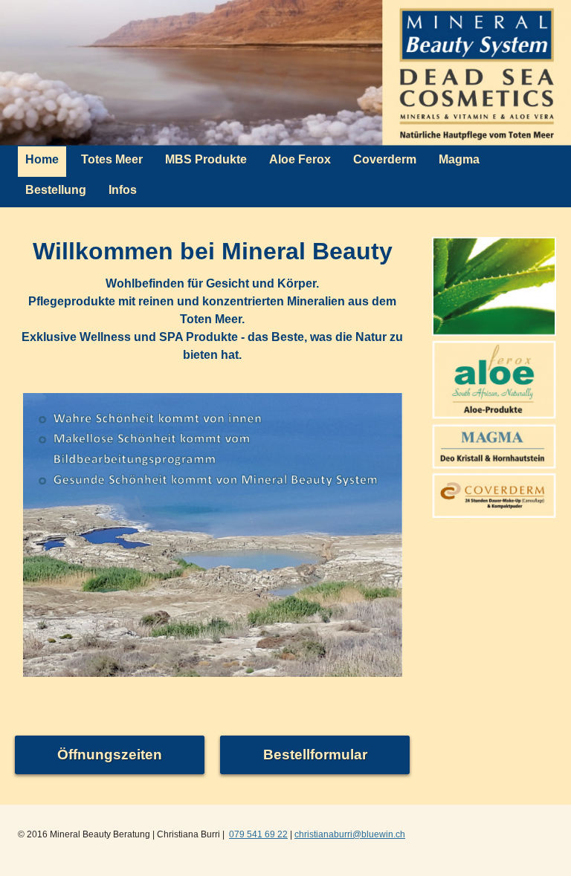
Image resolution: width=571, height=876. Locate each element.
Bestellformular (315, 754)
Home (42, 159)
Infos (123, 190)
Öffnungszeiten (109, 754)
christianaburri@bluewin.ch (349, 834)
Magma (459, 159)
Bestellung (55, 190)
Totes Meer (112, 159)
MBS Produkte (206, 159)
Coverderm (384, 159)
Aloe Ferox (300, 159)
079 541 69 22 (258, 834)
